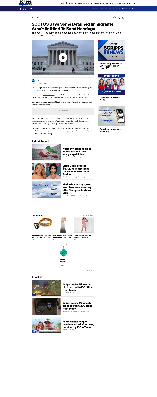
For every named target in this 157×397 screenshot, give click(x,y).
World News (99, 3)
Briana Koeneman (43, 81)
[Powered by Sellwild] (91, 270)
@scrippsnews (31, 9)
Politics (81, 3)
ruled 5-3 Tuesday (49, 95)
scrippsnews (21, 9)
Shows (122, 3)
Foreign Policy (126, 9)
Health (89, 3)
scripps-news (26, 9)
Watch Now (131, 3)
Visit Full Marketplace (88, 215)
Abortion (94, 9)
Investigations (111, 3)
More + (134, 9)
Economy (118, 9)
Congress (111, 9)
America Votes (103, 9)
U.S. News (73, 3)
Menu (63, 3)
